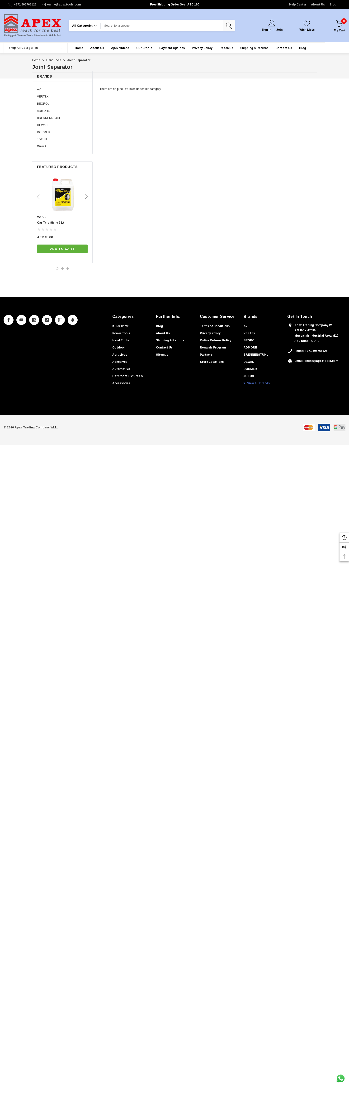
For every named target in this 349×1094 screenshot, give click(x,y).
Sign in (266, 29)
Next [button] (86, 197)
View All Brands (258, 383)
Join (279, 29)
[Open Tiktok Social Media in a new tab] (47, 320)
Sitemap (162, 354)
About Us (318, 4)
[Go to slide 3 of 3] (67, 268)
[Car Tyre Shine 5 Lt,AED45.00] (62, 194)
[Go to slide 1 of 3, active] (57, 268)
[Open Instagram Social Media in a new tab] (34, 320)
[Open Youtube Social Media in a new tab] (21, 320)
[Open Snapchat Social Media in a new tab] (73, 320)
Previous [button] (38, 197)
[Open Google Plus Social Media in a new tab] (60, 320)
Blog (333, 4)
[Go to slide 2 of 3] (62, 268)
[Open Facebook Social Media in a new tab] (9, 320)
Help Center (297, 4)
